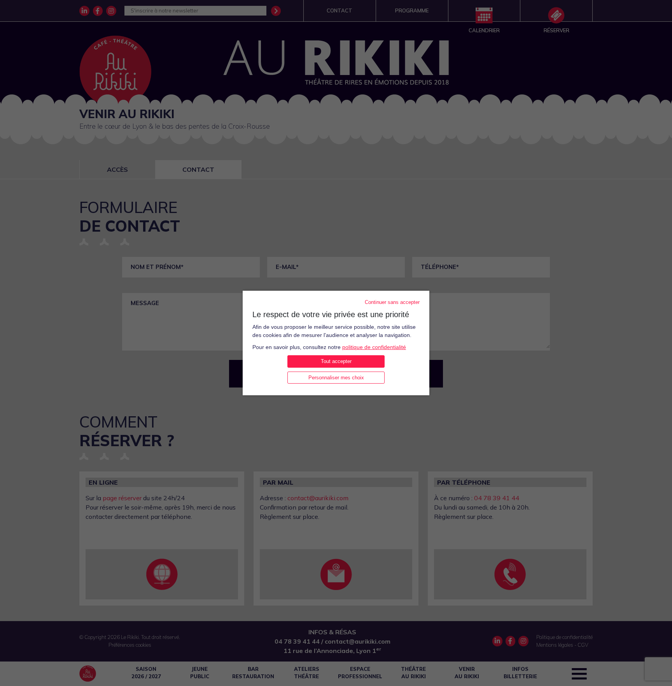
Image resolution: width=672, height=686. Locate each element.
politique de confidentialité (374, 347)
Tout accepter (336, 361)
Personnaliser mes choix (336, 378)
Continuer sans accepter (392, 302)
